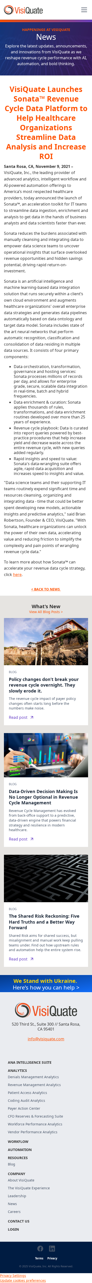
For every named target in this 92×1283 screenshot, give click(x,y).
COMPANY (16, 1173)
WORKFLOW (18, 1141)
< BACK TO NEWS (46, 589)
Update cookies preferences (23, 1280)
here (17, 574)
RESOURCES (18, 1157)
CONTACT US (18, 1221)
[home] (23, 10)
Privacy (52, 1258)
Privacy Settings (13, 1275)
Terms (39, 1258)
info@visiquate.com (46, 1039)
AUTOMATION (20, 1149)
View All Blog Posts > (46, 611)
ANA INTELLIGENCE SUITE (30, 1062)
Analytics (17, 1070)
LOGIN (13, 1229)
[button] (83, 10)
